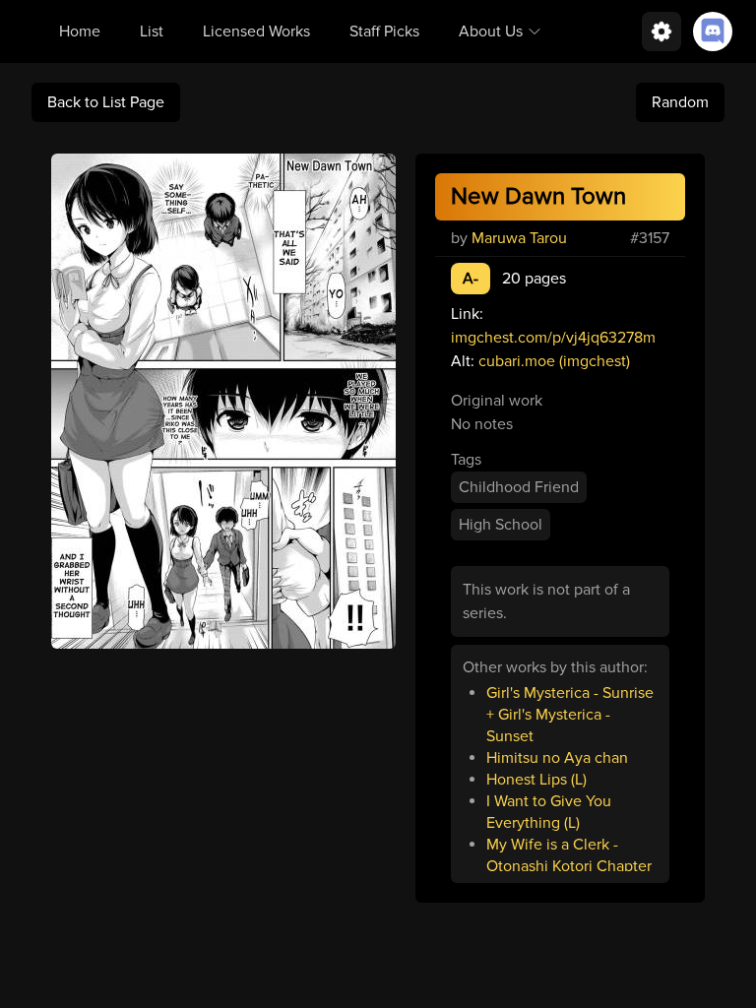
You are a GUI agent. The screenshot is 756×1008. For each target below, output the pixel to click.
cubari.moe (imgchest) (554, 361)
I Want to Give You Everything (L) (548, 812)
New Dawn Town (538, 196)
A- (470, 278)
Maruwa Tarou (519, 238)
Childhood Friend (519, 487)
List (151, 31)
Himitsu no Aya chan (557, 758)
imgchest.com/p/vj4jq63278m (553, 337)
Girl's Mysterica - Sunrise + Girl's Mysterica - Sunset (570, 714)
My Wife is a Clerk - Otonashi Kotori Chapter (569, 855)
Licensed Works (256, 31)
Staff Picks (384, 31)
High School (500, 525)
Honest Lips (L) (536, 779)
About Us (491, 31)
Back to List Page (105, 102)
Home (79, 31)
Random (680, 102)
